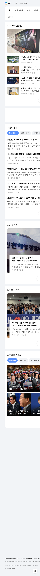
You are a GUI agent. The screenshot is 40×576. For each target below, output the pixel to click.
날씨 (26, 3)
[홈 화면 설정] (35, 571)
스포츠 (20, 3)
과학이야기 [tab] (25, 133)
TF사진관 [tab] (12, 360)
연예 (15, 3)
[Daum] (6, 3)
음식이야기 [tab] (13, 133)
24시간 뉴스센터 (26, 558)
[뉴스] (10, 3)
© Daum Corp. (10, 569)
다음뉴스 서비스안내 (12, 558)
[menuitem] (9, 10)
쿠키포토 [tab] (23, 360)
